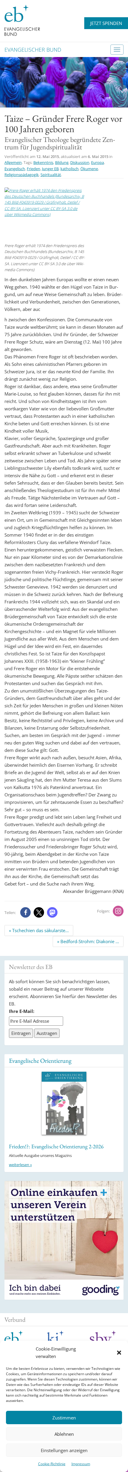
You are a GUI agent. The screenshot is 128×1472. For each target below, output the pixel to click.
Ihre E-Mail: (21, 1011)
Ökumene (89, 168)
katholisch (69, 168)
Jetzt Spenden (106, 23)
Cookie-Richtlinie (51, 1463)
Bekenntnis (43, 162)
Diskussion (79, 162)
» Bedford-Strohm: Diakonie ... (88, 941)
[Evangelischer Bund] (22, 20)
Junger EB (50, 168)
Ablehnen (64, 1434)
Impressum (80, 1463)
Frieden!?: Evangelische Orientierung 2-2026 (56, 1146)
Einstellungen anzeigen (64, 1450)
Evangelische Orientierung (40, 1061)
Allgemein (13, 162)
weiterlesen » (20, 1164)
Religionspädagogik (21, 174)
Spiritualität (50, 174)
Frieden (33, 168)
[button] (119, 1353)
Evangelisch (14, 168)
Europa (97, 162)
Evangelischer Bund (32, 49)
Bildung (61, 162)
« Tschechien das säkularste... (39, 930)
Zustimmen (64, 1418)
